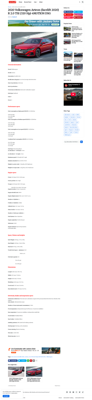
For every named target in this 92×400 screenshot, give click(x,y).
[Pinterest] (31, 360)
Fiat (65, 119)
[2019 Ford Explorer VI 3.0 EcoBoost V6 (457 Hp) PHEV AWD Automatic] (67, 35)
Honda (74, 119)
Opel (66, 129)
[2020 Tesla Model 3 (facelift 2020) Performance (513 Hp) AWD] (78, 67)
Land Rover (67, 124)
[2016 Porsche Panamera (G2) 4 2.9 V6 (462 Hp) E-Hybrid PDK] (67, 28)
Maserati (74, 124)
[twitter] (79, 392)
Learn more (14, 393)
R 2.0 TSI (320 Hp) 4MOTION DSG (37, 356)
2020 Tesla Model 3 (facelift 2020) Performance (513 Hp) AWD (78, 72)
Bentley (66, 117)
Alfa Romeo (67, 114)
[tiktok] (83, 392)
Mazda (66, 127)
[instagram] (76, 392)
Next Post (57, 385)
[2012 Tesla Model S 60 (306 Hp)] (68, 55)
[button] (79, 2)
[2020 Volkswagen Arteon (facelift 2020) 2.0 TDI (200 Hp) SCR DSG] (16, 372)
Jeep (77, 122)
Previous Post (12, 385)
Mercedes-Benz (73, 127)
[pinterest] (70, 392)
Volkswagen (49, 356)
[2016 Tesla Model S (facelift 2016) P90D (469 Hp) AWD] (68, 67)
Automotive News (79, 397)
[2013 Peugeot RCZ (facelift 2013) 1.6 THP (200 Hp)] (67, 42)
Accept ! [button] (6, 396)
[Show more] (36, 360)
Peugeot (71, 129)
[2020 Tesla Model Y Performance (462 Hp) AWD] (78, 55)
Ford (69, 119)
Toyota (76, 132)
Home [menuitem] (20, 2)
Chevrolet (72, 117)
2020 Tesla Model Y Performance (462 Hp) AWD (78, 60)
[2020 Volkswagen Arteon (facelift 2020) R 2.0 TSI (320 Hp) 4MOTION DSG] (34, 372)
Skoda (66, 132)
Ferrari (78, 117)
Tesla (71, 132)
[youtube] (73, 392)
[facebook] (67, 392)
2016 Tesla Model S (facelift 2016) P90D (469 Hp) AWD (68, 72)
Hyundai (67, 122)
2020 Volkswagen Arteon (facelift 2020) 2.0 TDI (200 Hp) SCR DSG (16, 380)
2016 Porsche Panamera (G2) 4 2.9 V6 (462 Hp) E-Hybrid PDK (77, 28)
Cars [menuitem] (35, 2)
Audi (73, 114)
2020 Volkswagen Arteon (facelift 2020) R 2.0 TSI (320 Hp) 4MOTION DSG (34, 380)
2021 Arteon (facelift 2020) (18, 6)
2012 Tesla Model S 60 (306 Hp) (68, 59)
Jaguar (72, 122)
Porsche (77, 129)
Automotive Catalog (68, 397)
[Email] (33, 360)
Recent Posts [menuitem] (27, 2)
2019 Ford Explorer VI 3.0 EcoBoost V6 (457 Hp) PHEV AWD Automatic (77, 35)
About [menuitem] (40, 2)
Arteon (27, 356)
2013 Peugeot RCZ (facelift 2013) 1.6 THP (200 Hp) (77, 41)
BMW (77, 114)
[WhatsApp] (28, 360)
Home (9, 6)
